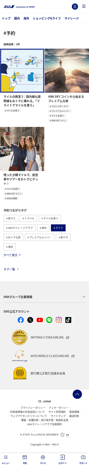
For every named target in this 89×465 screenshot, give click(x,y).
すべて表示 (11, 255)
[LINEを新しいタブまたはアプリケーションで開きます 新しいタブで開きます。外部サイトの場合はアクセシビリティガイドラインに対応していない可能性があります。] (49, 320)
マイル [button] (43, 463)
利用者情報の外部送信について (27, 412)
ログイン (75, 7)
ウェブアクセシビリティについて (28, 416)
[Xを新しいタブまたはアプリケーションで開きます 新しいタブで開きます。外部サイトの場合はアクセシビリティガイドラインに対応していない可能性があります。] (30, 320)
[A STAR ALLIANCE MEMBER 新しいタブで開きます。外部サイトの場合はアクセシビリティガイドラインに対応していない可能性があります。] (44, 434)
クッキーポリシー (59, 407)
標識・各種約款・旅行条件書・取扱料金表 (44, 420)
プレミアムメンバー (61, 110)
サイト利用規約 (57, 412)
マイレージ (71, 18)
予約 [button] (25, 463)
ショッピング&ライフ (47, 18)
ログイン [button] (63, 463)
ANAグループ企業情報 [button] (18, 297)
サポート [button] (83, 463)
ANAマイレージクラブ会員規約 (44, 424)
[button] (83, 6)
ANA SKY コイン (59, 120)
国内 (17, 18)
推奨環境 (74, 412)
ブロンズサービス (60, 106)
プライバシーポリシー (32, 407)
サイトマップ (58, 416)
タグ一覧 (9, 269)
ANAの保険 (12, 198)
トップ (6, 18)
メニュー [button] (6, 463)
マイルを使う (13, 110)
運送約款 (74, 416)
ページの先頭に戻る (77, 394)
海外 (26, 18)
